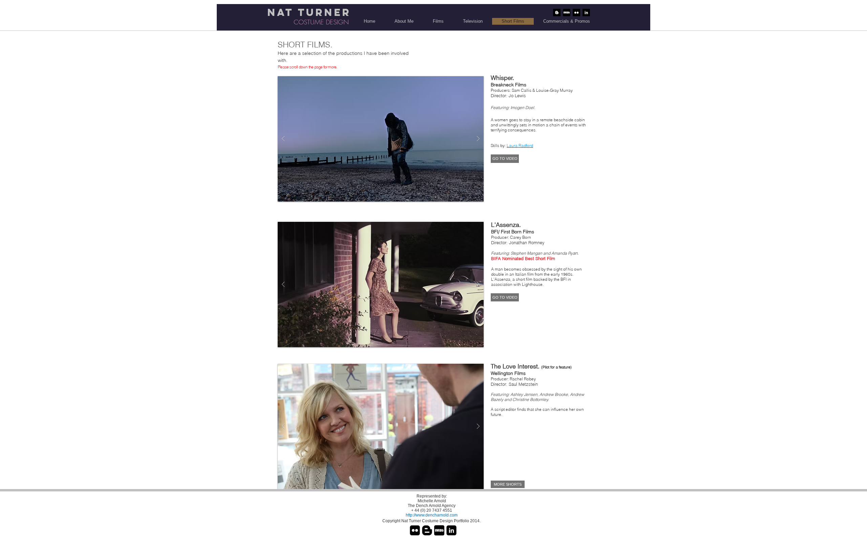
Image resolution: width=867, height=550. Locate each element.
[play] (466, 81)
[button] (381, 139)
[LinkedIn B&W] (586, 12)
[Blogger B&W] (557, 12)
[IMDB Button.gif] (566, 12)
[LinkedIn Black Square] (451, 530)
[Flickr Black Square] (415, 530)
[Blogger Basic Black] (427, 530)
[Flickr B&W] (576, 12)
